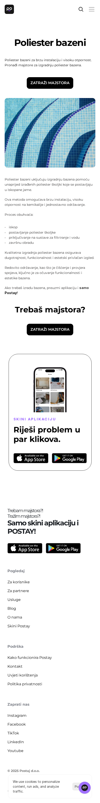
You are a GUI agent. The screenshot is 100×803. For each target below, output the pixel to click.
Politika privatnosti (24, 684)
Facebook (16, 724)
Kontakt (15, 666)
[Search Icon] (81, 9)
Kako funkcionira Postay (29, 657)
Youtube (15, 751)
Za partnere (18, 591)
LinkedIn (15, 742)
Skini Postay (18, 626)
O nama (14, 617)
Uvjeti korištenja (22, 675)
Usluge (14, 599)
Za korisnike (18, 582)
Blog (11, 608)
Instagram (17, 715)
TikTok (13, 733)
